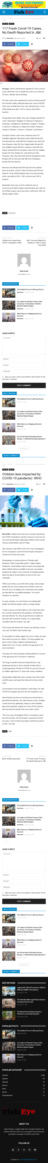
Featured (5, 24)
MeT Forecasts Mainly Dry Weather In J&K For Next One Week (36, 242)
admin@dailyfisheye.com (28, 1159)
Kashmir (10, 18)
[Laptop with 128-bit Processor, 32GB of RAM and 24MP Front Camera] (8, 991)
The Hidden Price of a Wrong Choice (30, 289)
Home (4, 18)
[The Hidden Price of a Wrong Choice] (8, 293)
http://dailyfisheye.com (24, 274)
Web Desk (10, 38)
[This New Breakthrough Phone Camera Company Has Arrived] (8, 1003)
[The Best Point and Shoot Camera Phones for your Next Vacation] (8, 1015)
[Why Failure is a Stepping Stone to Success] (8, 317)
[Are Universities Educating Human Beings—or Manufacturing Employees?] (8, 440)
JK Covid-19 (12, 213)
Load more (23, 449)
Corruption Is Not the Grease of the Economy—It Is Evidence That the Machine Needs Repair (29, 304)
